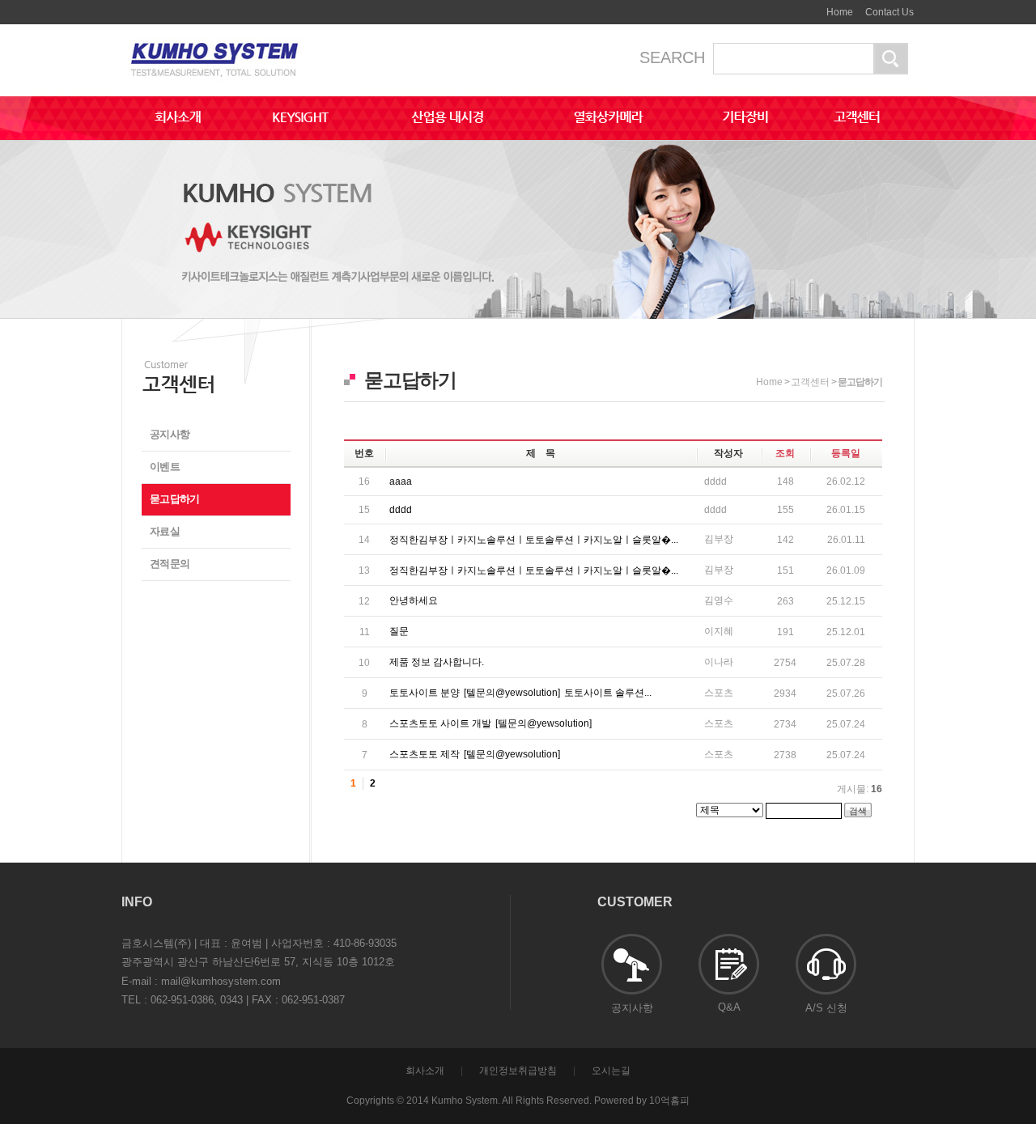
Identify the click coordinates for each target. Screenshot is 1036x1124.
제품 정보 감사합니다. (436, 662)
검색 (858, 811)
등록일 (845, 453)
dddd (400, 509)
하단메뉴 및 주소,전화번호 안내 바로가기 (810, 6)
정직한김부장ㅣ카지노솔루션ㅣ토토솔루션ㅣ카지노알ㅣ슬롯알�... (533, 539)
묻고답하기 (175, 499)
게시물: (859, 789)
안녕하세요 (413, 600)
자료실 (165, 531)
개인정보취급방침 (518, 1070)
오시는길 (611, 1070)
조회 (785, 453)
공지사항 (169, 434)
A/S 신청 (826, 1008)
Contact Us (889, 12)
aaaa (400, 481)
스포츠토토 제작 (474, 754)
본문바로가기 (799, 6)
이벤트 (165, 466)
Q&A (729, 1007)
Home (839, 12)
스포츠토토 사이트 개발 (490, 723)
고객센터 (810, 382)
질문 (399, 631)
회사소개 (424, 1070)
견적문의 (169, 564)
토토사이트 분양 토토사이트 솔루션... (520, 692)
